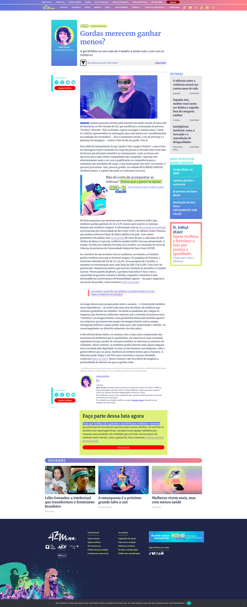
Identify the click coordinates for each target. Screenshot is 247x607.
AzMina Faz (60, 2)
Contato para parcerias (98, 553)
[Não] (243, 603)
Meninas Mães (156, 2)
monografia (117, 237)
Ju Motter (176, 120)
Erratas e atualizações (128, 549)
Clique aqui (179, 257)
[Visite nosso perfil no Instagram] (156, 554)
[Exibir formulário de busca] (213, 7)
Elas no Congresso (101, 2)
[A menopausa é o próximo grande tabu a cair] (123, 480)
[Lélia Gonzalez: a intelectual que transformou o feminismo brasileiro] (70, 480)
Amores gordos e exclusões (183, 182)
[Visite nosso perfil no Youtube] (159, 554)
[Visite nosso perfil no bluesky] (190, 7)
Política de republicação (129, 553)
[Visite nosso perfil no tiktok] (184, 7)
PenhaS (88, 2)
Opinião (135, 7)
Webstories (174, 7)
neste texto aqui (130, 282)
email (99, 381)
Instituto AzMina (75, 2)
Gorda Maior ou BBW (183, 171)
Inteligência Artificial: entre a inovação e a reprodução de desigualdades (184, 134)
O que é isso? (160, 62)
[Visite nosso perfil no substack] (207, 7)
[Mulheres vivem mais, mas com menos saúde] (177, 480)
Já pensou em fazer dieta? (185, 193)
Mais (107, 7)
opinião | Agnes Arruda (98, 26)
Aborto (97, 7)
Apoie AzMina (65, 88)
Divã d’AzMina (121, 7)
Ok (189, 603)
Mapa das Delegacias (121, 2)
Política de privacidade (98, 549)
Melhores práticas (126, 546)
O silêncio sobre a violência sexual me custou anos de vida (185, 84)
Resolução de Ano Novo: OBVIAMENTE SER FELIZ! (185, 208)
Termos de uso (94, 546)
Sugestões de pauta (127, 538)
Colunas (84, 26)
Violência (76, 7)
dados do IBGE (100, 358)
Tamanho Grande (137, 400)
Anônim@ (176, 93)
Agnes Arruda (64, 47)
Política (64, 7)
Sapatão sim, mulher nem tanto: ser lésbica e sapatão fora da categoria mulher (186, 107)
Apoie (173, 2)
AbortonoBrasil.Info (140, 2)
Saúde (87, 7)
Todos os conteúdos (154, 7)
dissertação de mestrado (152, 227)
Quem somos (47, 2)
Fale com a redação (127, 542)
